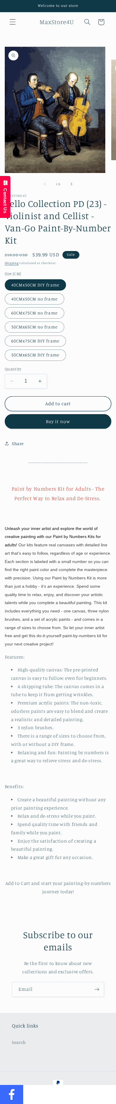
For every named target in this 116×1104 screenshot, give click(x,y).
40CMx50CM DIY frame (35, 284)
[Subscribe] (97, 989)
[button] (12, 22)
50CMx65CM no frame (34, 326)
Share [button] (18, 443)
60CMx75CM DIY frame (35, 340)
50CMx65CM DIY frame (35, 354)
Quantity (13, 369)
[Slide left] (44, 184)
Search (19, 1042)
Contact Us (5, 199)
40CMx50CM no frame (34, 298)
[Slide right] (71, 184)
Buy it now (58, 421)
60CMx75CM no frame (34, 312)
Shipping (12, 263)
